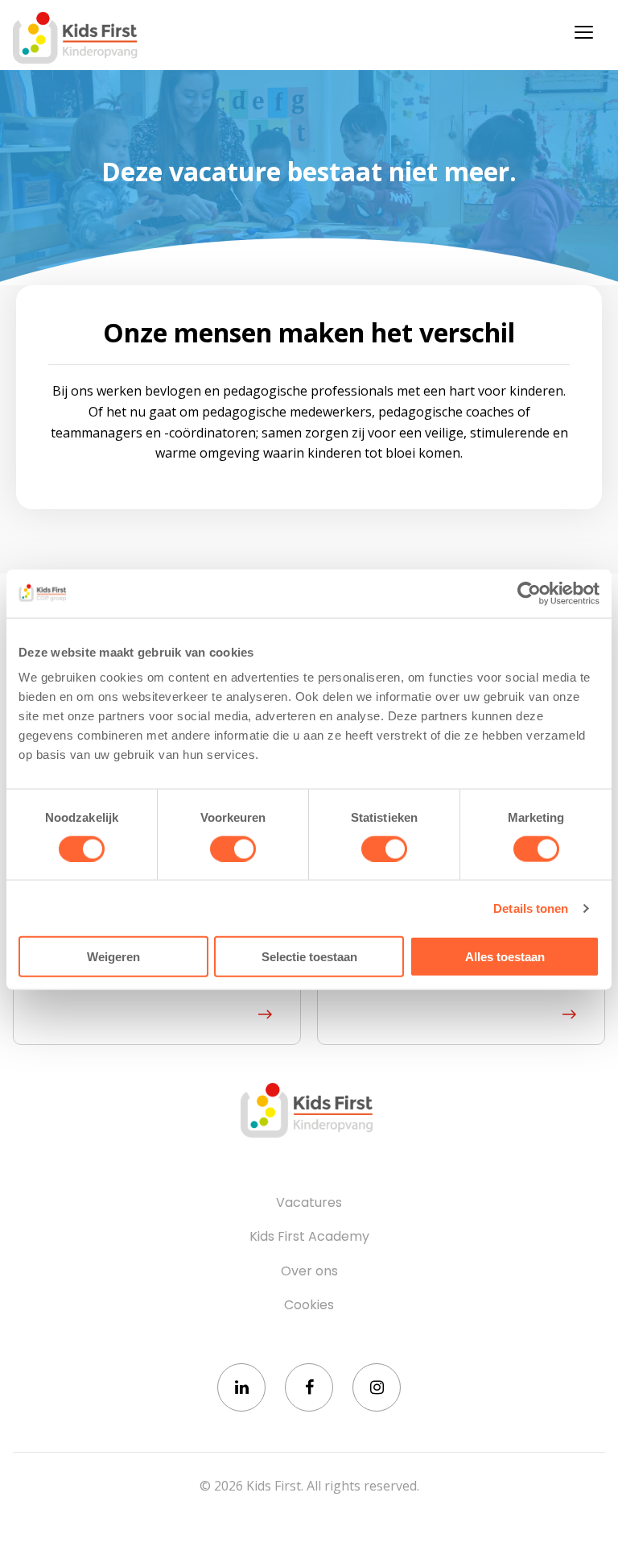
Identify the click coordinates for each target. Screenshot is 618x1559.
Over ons (309, 1271)
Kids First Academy (309, 1237)
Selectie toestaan (309, 957)
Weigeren (113, 957)
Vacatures (309, 1203)
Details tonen (530, 907)
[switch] (233, 848)
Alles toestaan (505, 957)
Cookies (309, 1305)
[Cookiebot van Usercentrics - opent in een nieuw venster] (529, 593)
